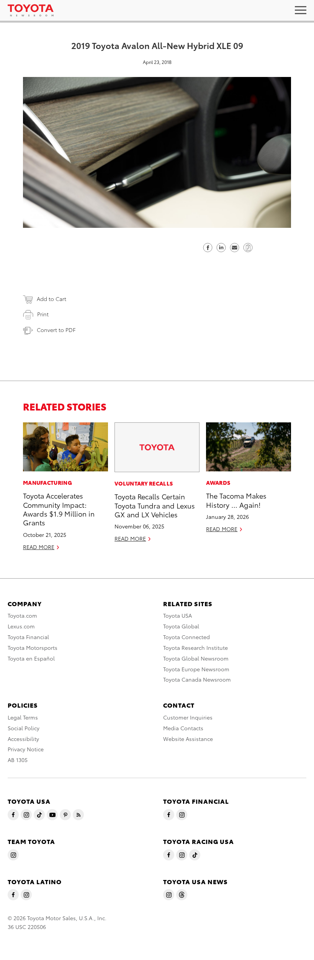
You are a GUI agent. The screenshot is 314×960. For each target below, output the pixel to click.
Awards (218, 482)
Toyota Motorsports (32, 647)
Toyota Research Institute (195, 647)
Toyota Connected (186, 637)
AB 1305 (18, 760)
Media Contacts (183, 728)
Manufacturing (47, 482)
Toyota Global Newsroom (196, 658)
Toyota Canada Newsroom (197, 679)
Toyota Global (181, 626)
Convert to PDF (56, 330)
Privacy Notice (26, 749)
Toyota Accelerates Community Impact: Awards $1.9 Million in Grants (59, 509)
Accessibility (23, 738)
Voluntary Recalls (143, 483)
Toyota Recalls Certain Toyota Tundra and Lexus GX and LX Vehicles (154, 505)
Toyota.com (22, 615)
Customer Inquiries (188, 717)
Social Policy (23, 728)
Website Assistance (188, 738)
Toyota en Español (31, 658)
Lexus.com (21, 626)
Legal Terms (23, 717)
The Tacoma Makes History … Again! (236, 500)
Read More (38, 547)
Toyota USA (177, 615)
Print (43, 314)
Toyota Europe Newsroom (196, 669)
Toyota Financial (28, 637)
